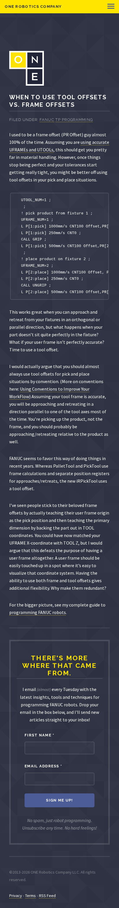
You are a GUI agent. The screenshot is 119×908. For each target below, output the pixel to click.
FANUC (47, 119)
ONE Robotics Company (33, 6)
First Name (39, 735)
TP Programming (74, 119)
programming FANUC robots (37, 612)
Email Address (43, 766)
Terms (30, 895)
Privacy (15, 895)
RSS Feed (47, 895)
